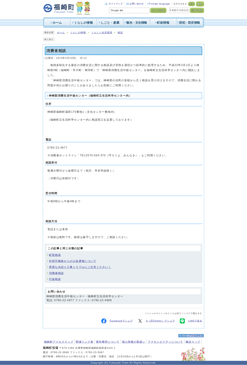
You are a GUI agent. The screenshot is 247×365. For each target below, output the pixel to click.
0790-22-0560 (60, 352)
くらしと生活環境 (101, 32)
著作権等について (107, 341)
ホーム (61, 32)
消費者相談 (56, 273)
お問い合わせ (137, 4)
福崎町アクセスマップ (58, 341)
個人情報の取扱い (134, 341)
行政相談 (55, 279)
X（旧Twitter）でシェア (160, 321)
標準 (191, 4)
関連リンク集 (84, 341)
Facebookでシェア (121, 321)
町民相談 (55, 255)
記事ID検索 (197, 10)
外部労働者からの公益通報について (72, 261)
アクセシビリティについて (165, 341)
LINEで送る (195, 321)
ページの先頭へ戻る (192, 336)
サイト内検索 (158, 10)
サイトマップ (116, 4)
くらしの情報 (78, 32)
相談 (120, 32)
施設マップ (193, 341)
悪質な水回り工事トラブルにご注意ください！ (80, 267)
